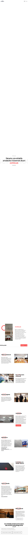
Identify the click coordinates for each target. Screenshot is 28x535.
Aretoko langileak (23, 350)
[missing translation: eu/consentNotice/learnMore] (8, 529)
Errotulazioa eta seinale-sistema (23, 355)
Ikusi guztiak (14, 165)
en (24, 3)
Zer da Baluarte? (3, 50)
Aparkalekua (22, 353)
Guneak (2, 42)
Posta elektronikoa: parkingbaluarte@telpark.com (5, 448)
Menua (26, 1)
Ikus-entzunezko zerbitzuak (23, 349)
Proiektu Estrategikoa (3, 58)
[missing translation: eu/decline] (6, 532)
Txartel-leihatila (3, 51)
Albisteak (2, 57)
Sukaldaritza (22, 352)
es (24, 1)
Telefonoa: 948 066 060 (4, 496)
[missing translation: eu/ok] (17, 532)
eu (24, 2)
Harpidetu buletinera (3, 37)
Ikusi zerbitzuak (18, 425)
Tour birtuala (2, 43)
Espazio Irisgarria (3, 53)
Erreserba (2, 450)
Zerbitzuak (2, 44)
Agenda (2, 36)
